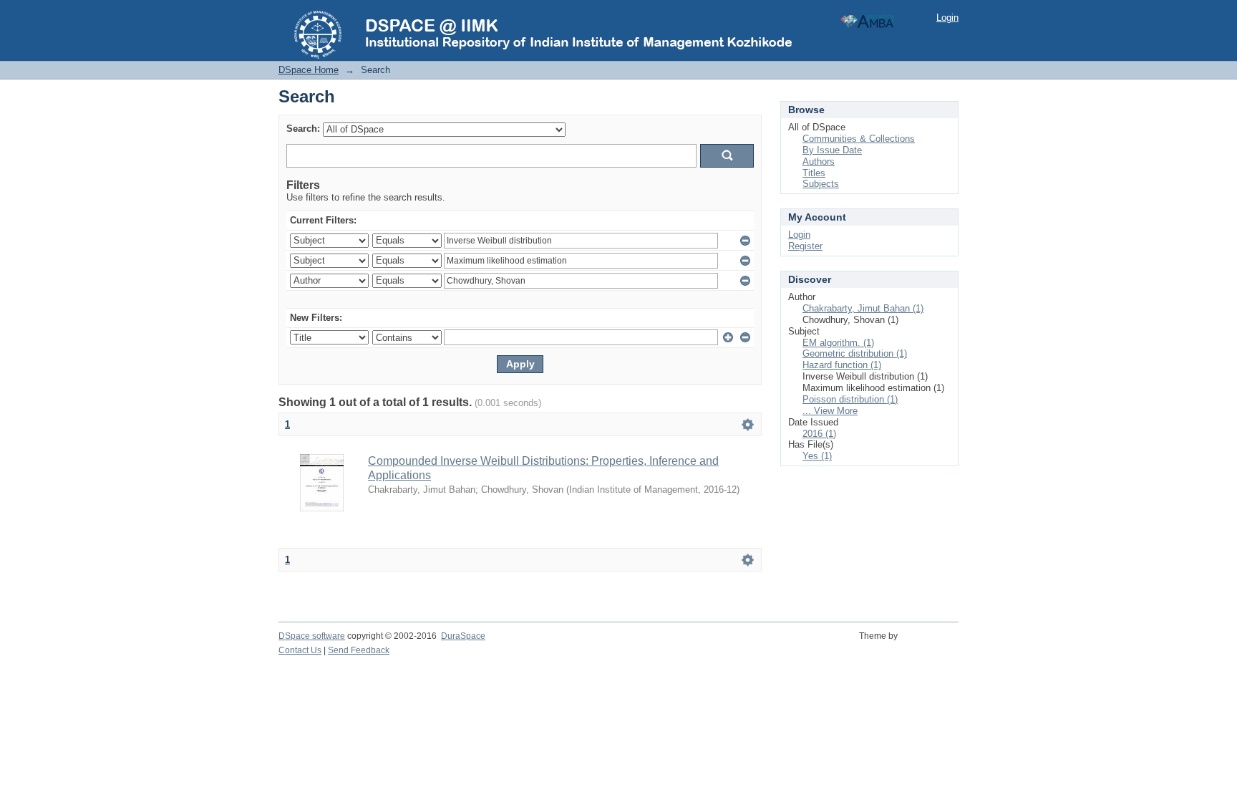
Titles (813, 173)
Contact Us (299, 650)
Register (805, 246)
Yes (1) (817, 455)
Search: (303, 128)
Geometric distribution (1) (854, 353)
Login (947, 17)
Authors (818, 161)
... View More (830, 410)
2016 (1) (819, 433)
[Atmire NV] (930, 644)
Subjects (820, 183)
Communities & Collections (858, 138)
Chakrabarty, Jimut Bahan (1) (862, 308)
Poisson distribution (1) (850, 399)
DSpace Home (308, 69)
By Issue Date (832, 150)
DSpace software (311, 636)
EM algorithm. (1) (838, 342)
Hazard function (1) (841, 365)
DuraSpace (463, 636)
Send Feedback (358, 650)
